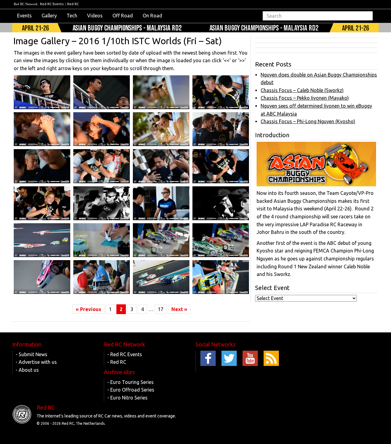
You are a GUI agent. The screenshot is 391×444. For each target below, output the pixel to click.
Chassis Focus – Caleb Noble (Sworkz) (302, 90)
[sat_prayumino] (101, 129)
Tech (72, 15)
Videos (95, 15)
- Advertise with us (36, 362)
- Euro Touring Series (130, 382)
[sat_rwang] (161, 92)
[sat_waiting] (161, 203)
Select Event (272, 287)
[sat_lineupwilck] (220, 277)
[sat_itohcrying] (42, 166)
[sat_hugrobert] (220, 166)
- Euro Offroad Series (130, 389)
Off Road (122, 15)
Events (24, 15)
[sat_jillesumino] (220, 129)
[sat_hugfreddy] (101, 203)
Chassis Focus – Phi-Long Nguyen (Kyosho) (308, 121)
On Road (152, 15)
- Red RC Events (124, 354)
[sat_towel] (101, 240)
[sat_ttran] (220, 203)
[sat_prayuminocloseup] (42, 129)
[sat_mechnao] (101, 277)
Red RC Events (52, 4)
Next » (179, 309)
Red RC (73, 4)
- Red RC (116, 362)
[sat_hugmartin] (42, 203)
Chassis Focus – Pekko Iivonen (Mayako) (305, 98)
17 (160, 309)
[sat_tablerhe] (161, 240)
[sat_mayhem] (161, 277)
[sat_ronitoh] (220, 92)
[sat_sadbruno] (101, 92)
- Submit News (31, 354)
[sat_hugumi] (161, 166)
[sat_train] (42, 240)
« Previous (88, 309)
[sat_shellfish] (220, 240)
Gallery (49, 15)
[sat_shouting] (42, 92)
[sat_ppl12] (161, 129)
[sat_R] (42, 277)
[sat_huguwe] (101, 166)
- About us (27, 370)
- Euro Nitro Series (127, 397)
